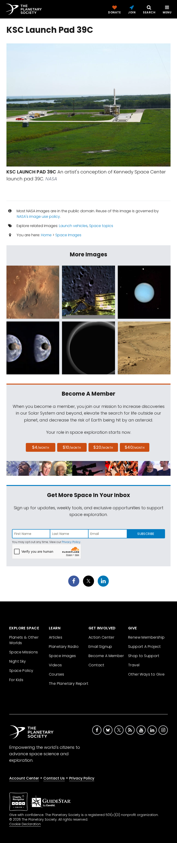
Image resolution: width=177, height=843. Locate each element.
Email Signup (100, 646)
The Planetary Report (68, 683)
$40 (135, 447)
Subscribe (145, 533)
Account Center (24, 778)
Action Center (101, 637)
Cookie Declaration (25, 824)
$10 (72, 447)
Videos (55, 665)
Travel (133, 665)
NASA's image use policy (38, 216)
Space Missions (23, 652)
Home (46, 235)
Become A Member (106, 655)
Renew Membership (146, 637)
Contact (96, 665)
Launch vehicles (73, 225)
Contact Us (54, 778)
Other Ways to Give (146, 674)
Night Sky (17, 661)
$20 (103, 447)
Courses (56, 674)
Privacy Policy (71, 542)
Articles (55, 637)
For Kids (16, 679)
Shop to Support (143, 655)
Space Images (68, 235)
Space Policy (21, 670)
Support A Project (144, 646)
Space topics (101, 225)
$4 (40, 447)
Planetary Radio (64, 646)
